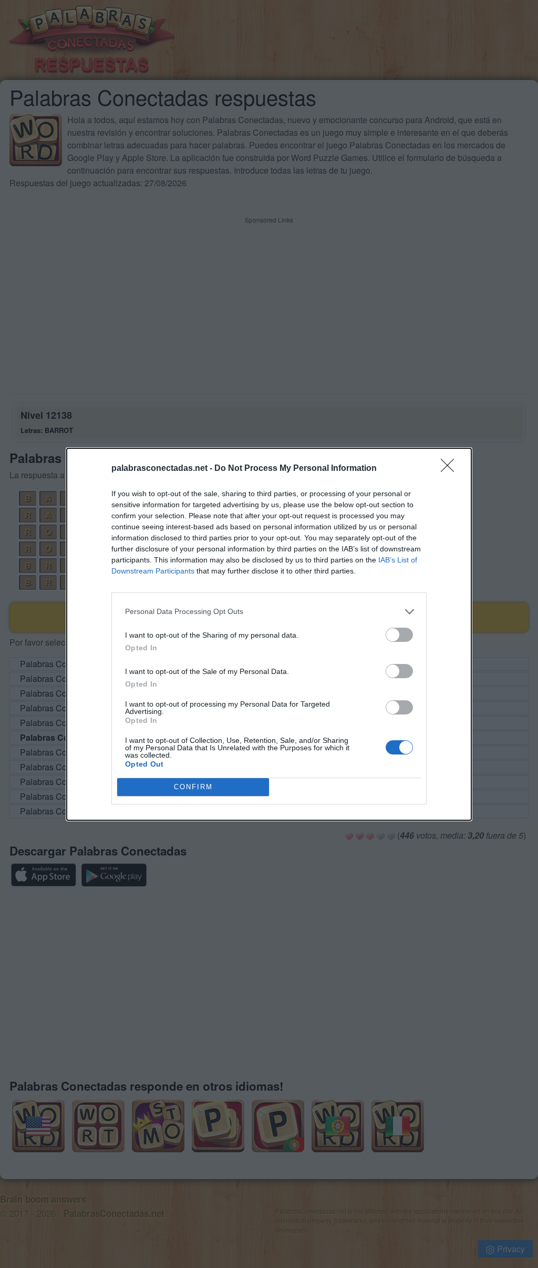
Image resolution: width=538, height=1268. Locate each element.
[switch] (399, 635)
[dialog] (269, 634)
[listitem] (269, 611)
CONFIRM (193, 787)
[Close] (451, 469)
